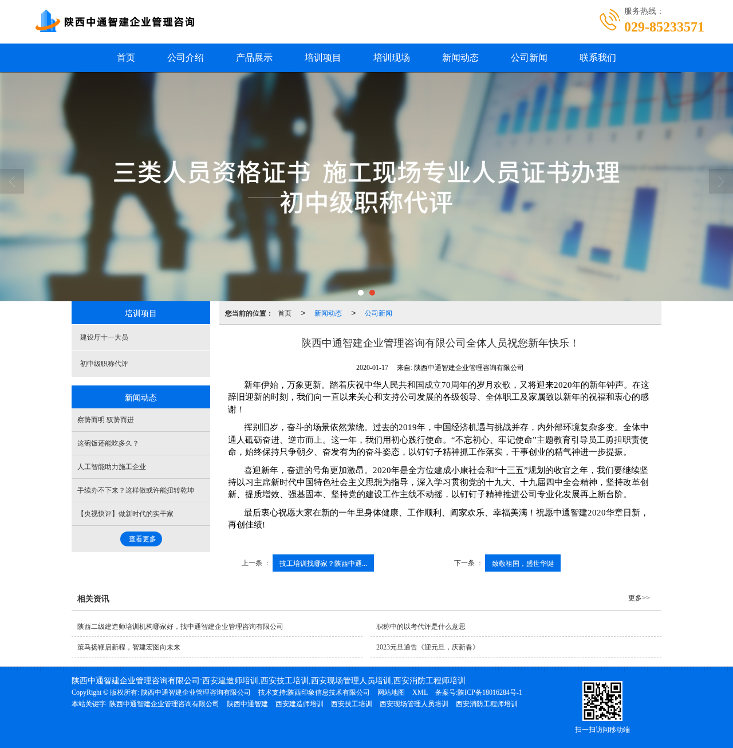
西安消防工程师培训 (487, 704)
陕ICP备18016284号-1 (490, 692)
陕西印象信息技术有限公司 (328, 692)
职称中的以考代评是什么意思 (421, 627)
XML (420, 692)
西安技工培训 (351, 704)
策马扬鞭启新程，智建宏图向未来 (128, 647)
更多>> (639, 598)
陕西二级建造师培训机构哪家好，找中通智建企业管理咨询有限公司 (180, 627)
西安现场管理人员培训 (414, 704)
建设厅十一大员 (104, 337)
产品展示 (254, 57)
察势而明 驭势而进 (105, 420)
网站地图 (391, 692)
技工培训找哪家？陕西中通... (323, 563)
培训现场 (391, 57)
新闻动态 (460, 57)
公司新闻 (529, 57)
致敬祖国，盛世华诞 (523, 563)
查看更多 (142, 539)
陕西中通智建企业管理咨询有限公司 (196, 692)
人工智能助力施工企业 (111, 467)
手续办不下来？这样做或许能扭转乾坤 (135, 490)
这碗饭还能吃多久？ (108, 443)
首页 (126, 57)
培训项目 (323, 57)
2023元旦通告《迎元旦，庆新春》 (427, 647)
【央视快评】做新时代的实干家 (125, 514)
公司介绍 (185, 57)
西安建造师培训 (299, 704)
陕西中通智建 (247, 704)
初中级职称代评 (104, 364)
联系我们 (598, 57)
